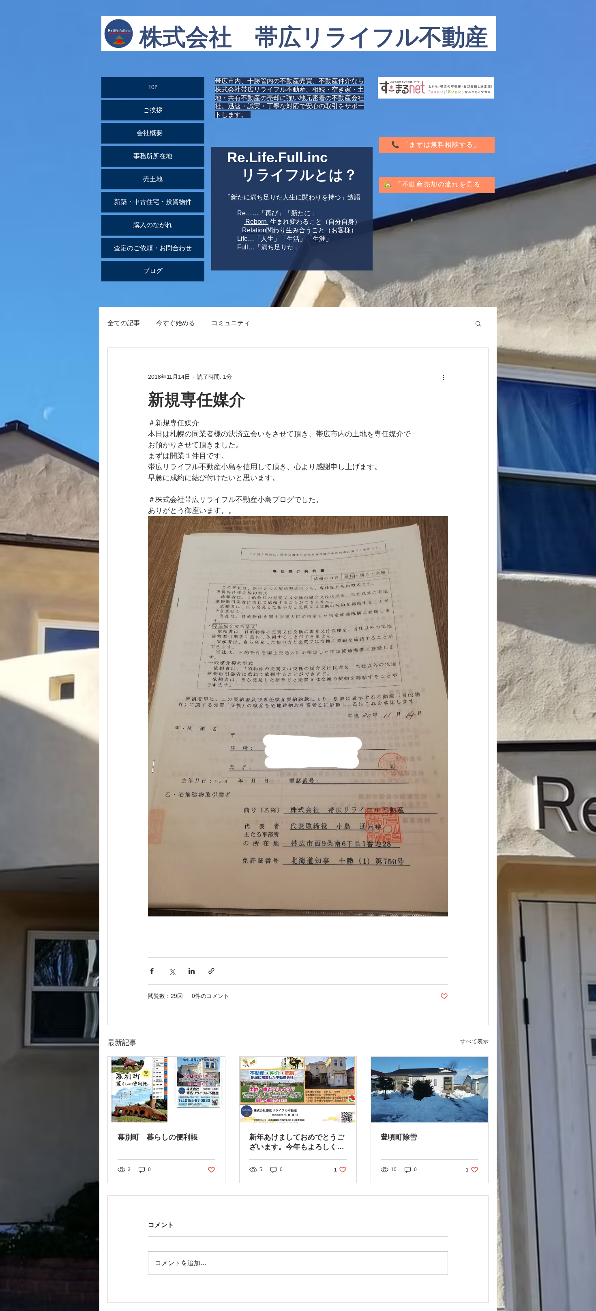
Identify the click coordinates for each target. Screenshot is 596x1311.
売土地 (153, 179)
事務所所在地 (152, 156)
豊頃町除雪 (399, 1137)
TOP (152, 87)
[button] (478, 323)
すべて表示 (474, 1041)
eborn (258, 221)
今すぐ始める (175, 323)
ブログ (153, 271)
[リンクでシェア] (211, 971)
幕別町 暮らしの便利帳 (158, 1137)
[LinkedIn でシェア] (191, 971)
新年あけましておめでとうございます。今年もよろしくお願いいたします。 (296, 1142)
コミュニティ (230, 323)
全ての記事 (123, 323)
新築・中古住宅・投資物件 (153, 202)
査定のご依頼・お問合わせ (153, 248)
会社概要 (153, 133)
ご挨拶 (153, 110)
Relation (254, 230)
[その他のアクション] (443, 377)
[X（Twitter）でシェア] (172, 971)
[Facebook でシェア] (152, 971)
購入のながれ (152, 225)
